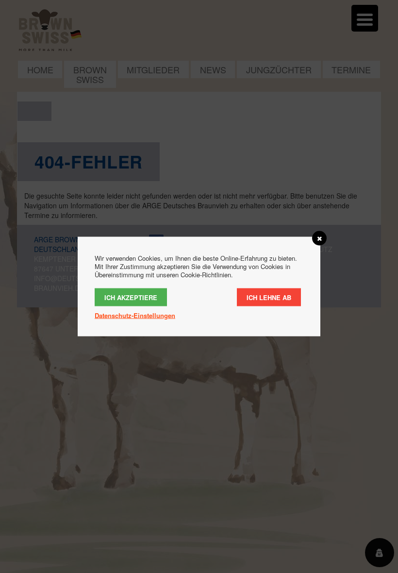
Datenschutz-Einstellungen (135, 315)
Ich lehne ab (269, 297)
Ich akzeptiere (130, 297)
